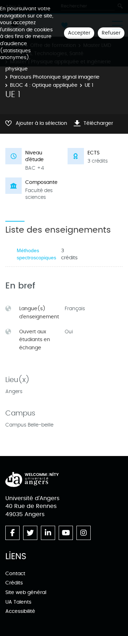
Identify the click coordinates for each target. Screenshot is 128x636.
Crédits (14, 583)
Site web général (25, 592)
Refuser (111, 33)
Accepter (79, 33)
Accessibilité (20, 611)
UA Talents (18, 602)
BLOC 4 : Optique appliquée (44, 85)
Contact (15, 573)
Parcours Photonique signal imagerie (55, 77)
